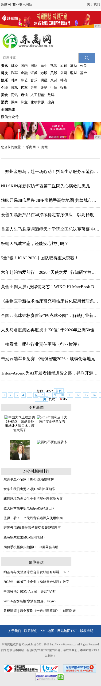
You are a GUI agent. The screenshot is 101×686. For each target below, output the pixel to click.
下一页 (41, 399)
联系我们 (30, 631)
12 (78, 395)
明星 (43, 80)
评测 (43, 87)
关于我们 (93, 4)
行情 (53, 87)
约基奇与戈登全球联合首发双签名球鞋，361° (36, 572)
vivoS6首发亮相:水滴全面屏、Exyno (29, 601)
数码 (50, 95)
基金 (83, 73)
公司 (63, 73)
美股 (53, 73)
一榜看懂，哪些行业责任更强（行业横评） (41, 344)
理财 (73, 73)
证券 (34, 73)
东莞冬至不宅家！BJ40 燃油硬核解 (29, 479)
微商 (14, 102)
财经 (14, 65)
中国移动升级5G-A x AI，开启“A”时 (30, 591)
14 (94, 395)
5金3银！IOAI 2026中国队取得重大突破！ (40, 258)
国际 (34, 65)
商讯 (14, 95)
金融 (24, 73)
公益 (83, 65)
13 (86, 395)
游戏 (14, 87)
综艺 (24, 80)
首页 (58, 391)
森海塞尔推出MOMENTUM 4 (25, 537)
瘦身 (50, 102)
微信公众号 (10, 117)
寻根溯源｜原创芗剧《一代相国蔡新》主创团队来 (40, 611)
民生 (43, 65)
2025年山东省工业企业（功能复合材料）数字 (36, 582)
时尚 (14, 80)
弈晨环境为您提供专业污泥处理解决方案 (33, 499)
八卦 (53, 80)
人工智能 (38, 95)
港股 (43, 73)
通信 (24, 95)
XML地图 (47, 631)
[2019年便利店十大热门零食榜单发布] (52, 419)
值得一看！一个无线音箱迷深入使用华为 (33, 518)
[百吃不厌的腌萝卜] (52, 442)
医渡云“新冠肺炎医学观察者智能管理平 (32, 528)
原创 (63, 65)
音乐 (34, 80)
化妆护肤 (38, 102)
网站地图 (63, 631)
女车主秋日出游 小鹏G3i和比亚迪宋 (29, 489)
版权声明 (86, 631)
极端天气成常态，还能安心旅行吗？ (35, 243)
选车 (24, 87)
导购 (34, 87)
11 (70, 395)
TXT (73, 631)
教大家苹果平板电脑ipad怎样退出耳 (29, 508)
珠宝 (24, 102)
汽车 (14, 73)
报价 (63, 87)
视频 (53, 65)
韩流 (63, 80)
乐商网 (31, 147)
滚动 (73, 65)
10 (62, 395)
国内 (24, 65)
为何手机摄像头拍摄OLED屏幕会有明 (31, 547)
